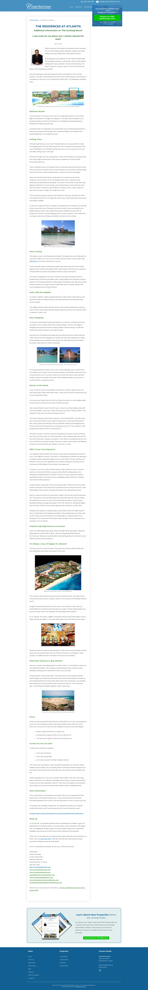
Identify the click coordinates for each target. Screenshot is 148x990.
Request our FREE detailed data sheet (107, 18)
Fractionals (63, 962)
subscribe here (45, 839)
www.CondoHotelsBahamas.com (41, 877)
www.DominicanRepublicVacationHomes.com (45, 882)
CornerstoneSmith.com (80, 986)
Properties (78, 7)
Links (29, 969)
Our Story (31, 959)
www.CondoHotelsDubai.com (40, 872)
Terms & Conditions (33, 975)
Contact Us (31, 978)
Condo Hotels (63, 956)
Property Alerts (88, 7)
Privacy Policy (32, 965)
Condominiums (64, 959)
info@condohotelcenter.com (109, 1)
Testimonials (31, 962)
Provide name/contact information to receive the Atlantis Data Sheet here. (56, 813)
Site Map (30, 972)
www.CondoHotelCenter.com (39, 870)
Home (71, 7)
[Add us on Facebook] (100, 970)
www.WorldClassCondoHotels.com (42, 875)
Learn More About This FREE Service (96, 938)
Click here (33, 261)
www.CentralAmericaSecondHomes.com (44, 880)
